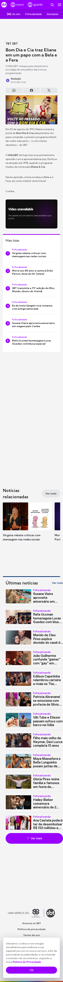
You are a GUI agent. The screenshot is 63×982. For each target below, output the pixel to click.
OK (31, 970)
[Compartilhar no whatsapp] (14, 90)
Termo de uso (31, 935)
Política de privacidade (32, 929)
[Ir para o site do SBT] (50, 913)
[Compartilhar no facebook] (31, 90)
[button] (27, 525)
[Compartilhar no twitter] (49, 90)
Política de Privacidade (27, 961)
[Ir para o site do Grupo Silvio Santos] (26, 913)
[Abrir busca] (52, 4)
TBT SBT (12, 43)
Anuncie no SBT (31, 923)
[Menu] (59, 4)
